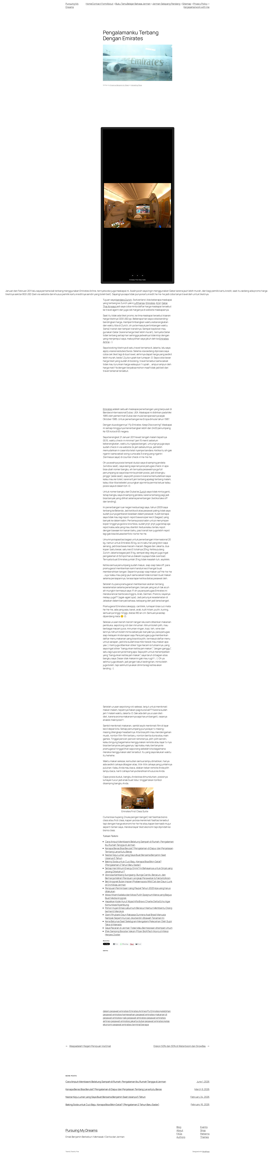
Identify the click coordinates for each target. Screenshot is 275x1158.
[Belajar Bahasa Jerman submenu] (152, 4)
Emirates (150, 303)
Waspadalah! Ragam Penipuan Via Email (90, 1046)
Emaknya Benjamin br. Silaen (119, 85)
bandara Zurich (124, 299)
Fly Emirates (153, 1011)
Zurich (143, 491)
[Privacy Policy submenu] (208, 4)
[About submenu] (114, 4)
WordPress (205, 1151)
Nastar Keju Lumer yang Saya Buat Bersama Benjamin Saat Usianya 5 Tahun (106, 1097)
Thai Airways (109, 306)
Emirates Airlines (138, 1011)
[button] (132, 275)
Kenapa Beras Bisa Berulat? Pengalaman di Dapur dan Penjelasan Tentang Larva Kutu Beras (114, 1089)
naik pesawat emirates (134, 1017)
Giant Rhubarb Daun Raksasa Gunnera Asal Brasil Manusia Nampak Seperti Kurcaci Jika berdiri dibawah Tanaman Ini (135, 916)
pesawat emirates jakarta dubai (127, 1021)
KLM (158, 303)
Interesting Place (136, 85)
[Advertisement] (137, 110)
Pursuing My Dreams (72, 5)
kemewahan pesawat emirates (138, 1014)
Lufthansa (139, 303)
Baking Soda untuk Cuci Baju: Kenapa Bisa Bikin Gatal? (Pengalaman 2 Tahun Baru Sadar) (133, 863)
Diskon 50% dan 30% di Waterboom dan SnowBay (180, 1046)
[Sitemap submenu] (192, 4)
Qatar (164, 303)
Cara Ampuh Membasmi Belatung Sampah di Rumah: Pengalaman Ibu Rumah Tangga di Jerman (116, 1081)
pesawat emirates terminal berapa (130, 1024)
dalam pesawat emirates (116, 1011)
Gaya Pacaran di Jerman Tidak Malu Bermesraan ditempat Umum (138, 928)
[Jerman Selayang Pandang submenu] (181, 4)
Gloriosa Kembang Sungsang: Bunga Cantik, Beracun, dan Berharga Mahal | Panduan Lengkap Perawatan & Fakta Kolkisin (137, 876)
